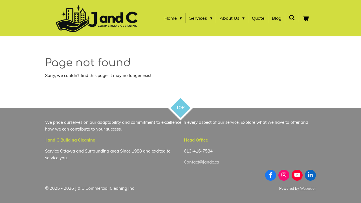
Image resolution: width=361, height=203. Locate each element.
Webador (308, 188)
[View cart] (305, 18)
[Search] (292, 17)
